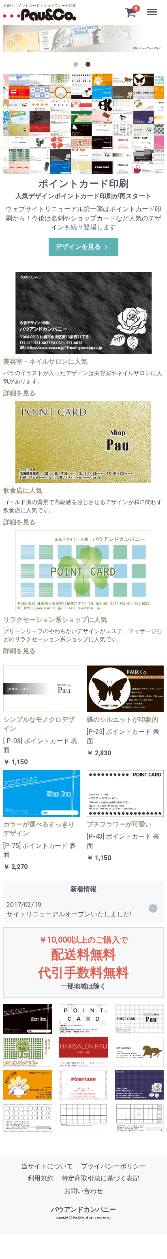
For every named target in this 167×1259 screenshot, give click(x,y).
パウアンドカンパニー (83, 1210)
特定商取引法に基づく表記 (100, 1179)
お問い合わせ (83, 1191)
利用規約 (41, 1179)
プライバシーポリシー (113, 1166)
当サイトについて (47, 1166)
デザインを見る (78, 246)
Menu (153, 7)
